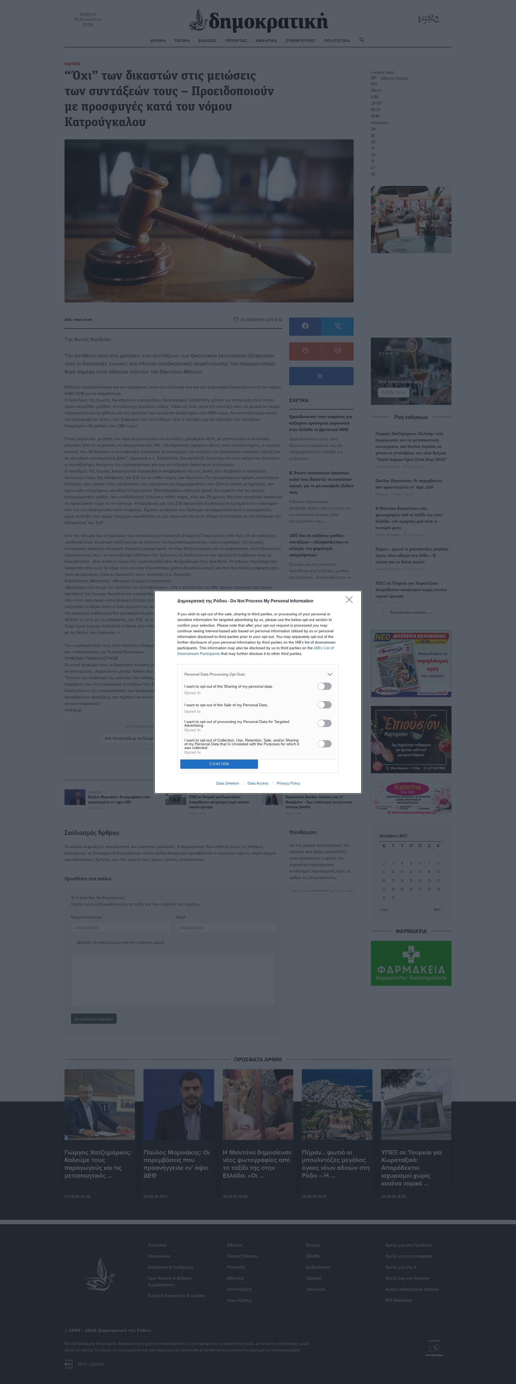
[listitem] (258, 674)
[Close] (351, 601)
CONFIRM (219, 764)
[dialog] (258, 692)
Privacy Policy (288, 783)
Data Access (258, 783)
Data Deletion (227, 783)
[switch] (325, 686)
